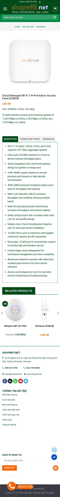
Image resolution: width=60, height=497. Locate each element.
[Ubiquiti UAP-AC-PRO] (15, 310)
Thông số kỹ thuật (30, 139)
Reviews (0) (48, 139)
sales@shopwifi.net (13, 374)
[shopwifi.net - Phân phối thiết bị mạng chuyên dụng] (30, 9)
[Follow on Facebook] (4, 381)
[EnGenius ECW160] (44, 310)
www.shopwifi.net (34, 374)
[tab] (10, 139)
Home (17, 27)
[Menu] (5, 9)
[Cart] (55, 9)
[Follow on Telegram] (25, 381)
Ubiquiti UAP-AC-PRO (15, 326)
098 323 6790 (11, 368)
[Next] (58, 318)
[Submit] (54, 17)
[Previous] (2, 318)
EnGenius (41, 27)
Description (10, 139)
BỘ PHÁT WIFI (28, 27)
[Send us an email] (10, 381)
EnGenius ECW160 (44, 326)
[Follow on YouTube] (20, 381)
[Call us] (15, 381)
